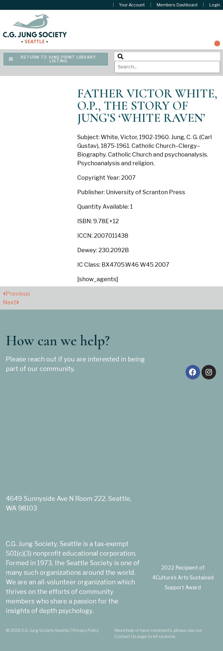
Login (214, 5)
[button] (217, 43)
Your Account (132, 5)
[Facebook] (193, 372)
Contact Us (125, 636)
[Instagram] (209, 372)
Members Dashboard (177, 5)
